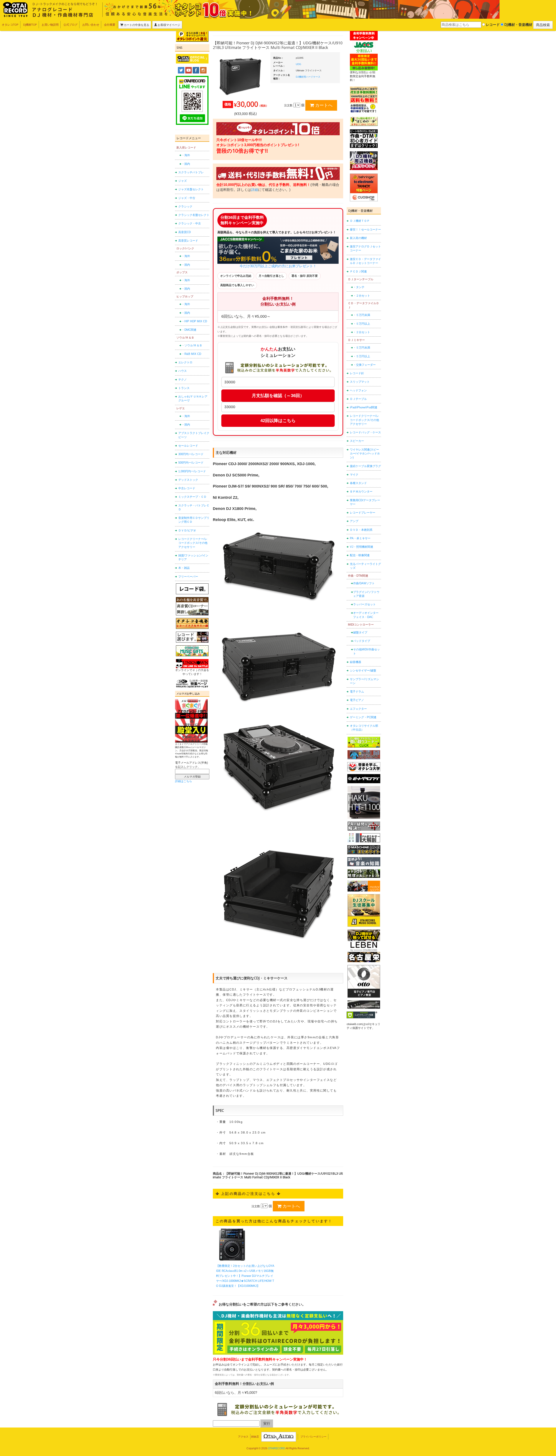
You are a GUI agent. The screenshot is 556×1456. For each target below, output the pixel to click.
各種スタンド (358, 483)
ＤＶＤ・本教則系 (361, 529)
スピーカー (357, 440)
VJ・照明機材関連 (361, 546)
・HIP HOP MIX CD (194, 321)
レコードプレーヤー (362, 512)
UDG (298, 64)
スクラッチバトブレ (191, 172)
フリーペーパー (188, 576)
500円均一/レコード (191, 462)
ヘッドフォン (358, 390)
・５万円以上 (361, 323)
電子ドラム (357, 691)
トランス (184, 388)
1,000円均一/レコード (192, 471)
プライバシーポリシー (313, 1436)
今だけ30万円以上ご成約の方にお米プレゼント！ (278, 266)
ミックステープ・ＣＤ (192, 496)
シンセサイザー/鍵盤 (363, 670)
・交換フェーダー (364, 364)
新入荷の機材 (358, 238)
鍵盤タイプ (360, 632)
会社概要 (109, 25)
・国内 (186, 163)
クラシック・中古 (189, 223)
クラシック (185, 206)
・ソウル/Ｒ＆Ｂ (192, 345)
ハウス (182, 370)
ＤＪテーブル (358, 399)
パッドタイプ (361, 641)
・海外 (186, 155)
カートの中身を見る (136, 25)
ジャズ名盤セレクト (191, 189)
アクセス (243, 1436)
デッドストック (188, 479)
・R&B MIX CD (191, 354)
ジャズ (182, 180)
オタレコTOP (10, 25)
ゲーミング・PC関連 (363, 717)
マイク (354, 474)
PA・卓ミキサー (360, 538)
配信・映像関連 (360, 555)
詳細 (254, 190)
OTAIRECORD (276, 1448)
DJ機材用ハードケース (308, 76)
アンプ (354, 521)
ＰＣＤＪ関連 (358, 271)
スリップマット (360, 381)
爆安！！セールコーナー (365, 229)
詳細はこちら (183, 781)
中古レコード (186, 488)
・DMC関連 (189, 329)
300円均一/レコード (191, 454)
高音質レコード (188, 240)
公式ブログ (70, 25)
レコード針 (357, 373)
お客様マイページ (168, 25)
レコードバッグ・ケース (365, 432)
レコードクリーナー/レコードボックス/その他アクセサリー (192, 543)
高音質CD (184, 232)
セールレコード (188, 445)
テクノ (182, 379)
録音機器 (355, 662)
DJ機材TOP (30, 25)
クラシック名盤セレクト (193, 215)
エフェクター (358, 708)
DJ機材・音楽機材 (517, 24)
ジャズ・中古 (186, 198)
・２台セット (361, 295)
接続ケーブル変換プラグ (365, 466)
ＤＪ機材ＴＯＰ (360, 220)
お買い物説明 (50, 25)
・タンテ (358, 287)
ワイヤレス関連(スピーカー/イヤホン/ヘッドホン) (365, 453)
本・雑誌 (184, 567)
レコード (492, 24)
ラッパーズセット (364, 604)
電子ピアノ (357, 700)
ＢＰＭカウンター (361, 491)
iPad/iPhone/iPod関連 (363, 407)
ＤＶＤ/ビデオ (187, 530)
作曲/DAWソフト (364, 583)
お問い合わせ (90, 25)
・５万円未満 (361, 315)
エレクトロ (185, 362)
